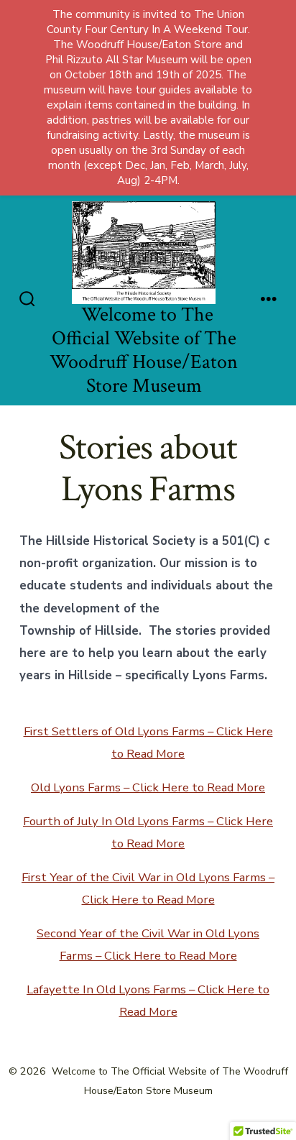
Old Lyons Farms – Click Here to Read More (148, 787)
